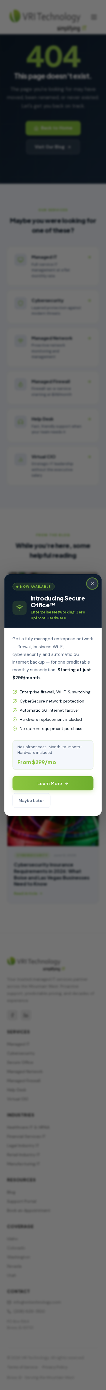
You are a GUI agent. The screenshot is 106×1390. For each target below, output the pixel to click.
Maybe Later (31, 800)
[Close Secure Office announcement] (92, 583)
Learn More (49, 783)
